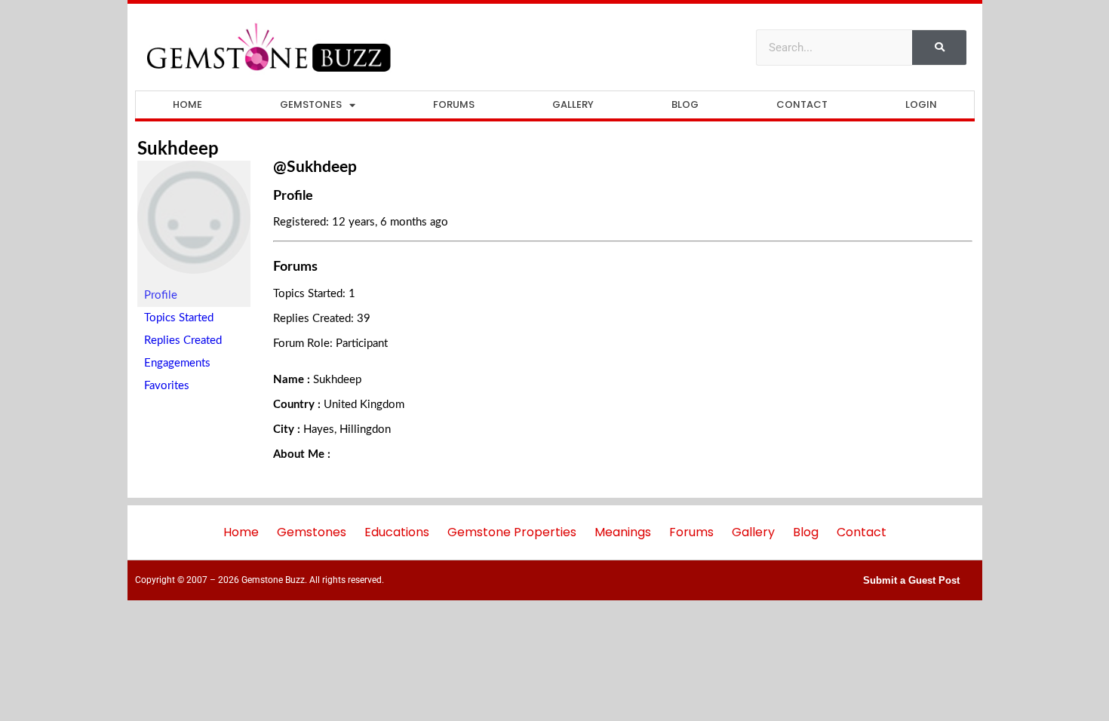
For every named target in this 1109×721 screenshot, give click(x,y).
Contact (802, 104)
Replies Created (183, 340)
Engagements (177, 363)
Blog (685, 104)
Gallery (573, 104)
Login (921, 104)
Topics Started (179, 318)
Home (187, 104)
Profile (160, 295)
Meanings (622, 532)
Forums (454, 104)
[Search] (939, 47)
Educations (396, 532)
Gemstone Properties (511, 532)
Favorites (166, 385)
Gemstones (311, 104)
